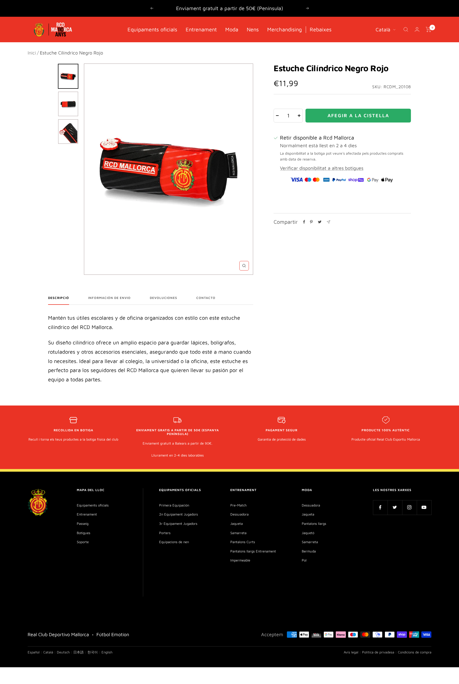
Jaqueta (236, 523)
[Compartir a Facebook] (304, 222)
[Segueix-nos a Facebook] (380, 507)
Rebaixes (321, 29)
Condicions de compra (414, 652)
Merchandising (284, 29)
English (106, 652)
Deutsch (63, 652)
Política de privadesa (378, 652)
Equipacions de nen (174, 542)
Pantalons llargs (314, 523)
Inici (32, 53)
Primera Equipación (174, 505)
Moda (231, 29)
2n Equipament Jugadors (178, 514)
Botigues (83, 533)
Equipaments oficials (152, 29)
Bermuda (309, 551)
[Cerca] (405, 29)
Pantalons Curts (242, 542)
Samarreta (238, 533)
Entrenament (201, 29)
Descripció (58, 298)
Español (34, 652)
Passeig (82, 523)
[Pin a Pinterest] (311, 222)
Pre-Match (238, 505)
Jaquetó (308, 533)
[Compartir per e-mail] (328, 222)
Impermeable (240, 560)
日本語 (78, 652)
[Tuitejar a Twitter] (319, 222)
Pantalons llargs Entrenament (253, 551)
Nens (253, 29)
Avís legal (351, 652)
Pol (304, 560)
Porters (165, 533)
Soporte (83, 542)
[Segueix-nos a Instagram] (409, 507)
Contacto (205, 298)
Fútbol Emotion (112, 634)
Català (383, 29)
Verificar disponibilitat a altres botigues (321, 168)
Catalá (48, 652)
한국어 (92, 652)
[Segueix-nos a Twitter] (395, 507)
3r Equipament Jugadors (178, 523)
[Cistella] (428, 29)
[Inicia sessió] (417, 29)
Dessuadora (239, 514)
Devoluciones (163, 298)
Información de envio (109, 298)
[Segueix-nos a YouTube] (424, 507)
